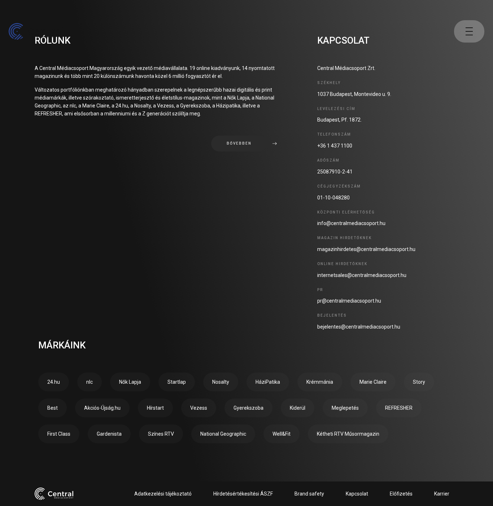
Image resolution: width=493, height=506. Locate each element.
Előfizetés (401, 494)
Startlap (176, 382)
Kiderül (297, 408)
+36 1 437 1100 (334, 146)
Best (52, 408)
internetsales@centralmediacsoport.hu (361, 275)
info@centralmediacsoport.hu (351, 223)
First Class (58, 434)
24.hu (53, 382)
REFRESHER (399, 408)
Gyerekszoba (248, 408)
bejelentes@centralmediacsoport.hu (358, 327)
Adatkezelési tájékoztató (163, 494)
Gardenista (109, 434)
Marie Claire (373, 382)
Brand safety (309, 494)
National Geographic (223, 434)
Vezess (198, 408)
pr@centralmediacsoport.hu (349, 301)
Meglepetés (345, 408)
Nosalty (220, 382)
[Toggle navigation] (469, 31)
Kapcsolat (357, 494)
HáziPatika (268, 382)
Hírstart (155, 408)
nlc (89, 382)
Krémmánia (319, 382)
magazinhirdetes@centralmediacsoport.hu (366, 249)
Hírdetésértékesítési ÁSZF (243, 494)
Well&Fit (281, 434)
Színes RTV (161, 434)
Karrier (441, 494)
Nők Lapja (130, 382)
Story (419, 382)
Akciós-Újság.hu (102, 408)
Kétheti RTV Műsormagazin (348, 434)
